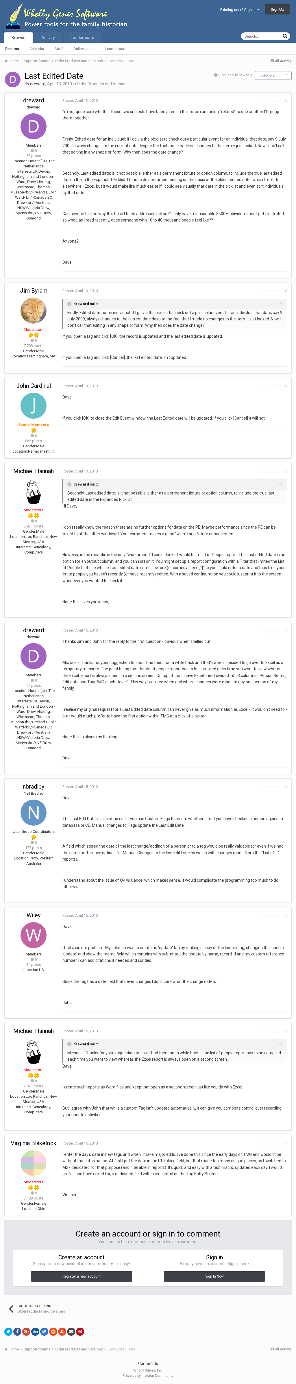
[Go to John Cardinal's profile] (34, 406)
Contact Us (148, 1363)
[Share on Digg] (35, 1332)
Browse (18, 37)
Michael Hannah (33, 471)
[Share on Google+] (26, 1332)
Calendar (36, 49)
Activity (48, 37)
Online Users (84, 49)
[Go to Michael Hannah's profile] (34, 491)
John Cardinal (33, 385)
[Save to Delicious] (44, 1332)
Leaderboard (116, 49)
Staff (59, 49)
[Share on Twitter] (8, 1332)
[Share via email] (71, 1332)
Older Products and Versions (103, 84)
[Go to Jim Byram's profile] (34, 311)
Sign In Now (214, 1276)
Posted (80, 100)
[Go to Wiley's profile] (34, 935)
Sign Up (277, 9)
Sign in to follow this (235, 75)
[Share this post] (285, 101)
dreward (37, 84)
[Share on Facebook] (17, 1332)
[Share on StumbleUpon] (62, 1332)
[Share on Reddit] (53, 1332)
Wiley (33, 915)
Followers (267, 75)
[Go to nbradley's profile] (34, 813)
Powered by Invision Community (148, 1376)
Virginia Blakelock (33, 1143)
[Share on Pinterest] (80, 1332)
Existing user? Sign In (238, 10)
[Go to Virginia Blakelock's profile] (34, 1163)
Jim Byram (33, 290)
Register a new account (81, 1276)
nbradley (33, 786)
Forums (12, 49)
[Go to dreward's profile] (13, 79)
